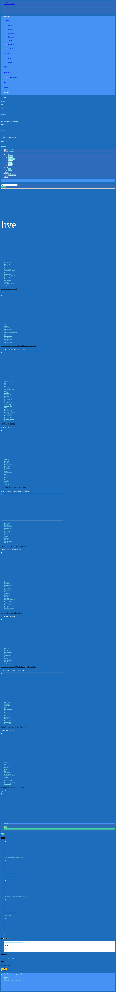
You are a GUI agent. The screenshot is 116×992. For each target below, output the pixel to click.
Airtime (6, 2)
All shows (7, 5)
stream (6, 536)
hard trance (7, 266)
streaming (7, 593)
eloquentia (7, 264)
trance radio (7, 417)
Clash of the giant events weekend (12, 934)
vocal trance (7, 285)
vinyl (5, 482)
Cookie (6, 978)
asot (5, 391)
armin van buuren (9, 389)
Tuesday (10, 29)
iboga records (8, 709)
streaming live (8, 406)
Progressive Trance (9, 270)
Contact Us (7, 73)
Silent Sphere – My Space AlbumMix (14, 727)
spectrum (7, 341)
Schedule (7, 20)
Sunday (10, 48)
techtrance (7, 407)
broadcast (7, 463)
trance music (8, 279)
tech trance (7, 476)
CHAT (6, 82)
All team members (9, 4)
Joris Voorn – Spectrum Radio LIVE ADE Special (18, 346)
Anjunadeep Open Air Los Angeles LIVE (15, 787)
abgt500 (6, 762)
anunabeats (7, 766)
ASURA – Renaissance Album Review (13, 857)
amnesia (6, 459)
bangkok (6, 461)
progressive (7, 269)
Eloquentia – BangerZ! (9, 289)
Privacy (6, 977)
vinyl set (6, 484)
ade (5, 324)
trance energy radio (9, 275)
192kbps (11, 151)
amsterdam (7, 327)
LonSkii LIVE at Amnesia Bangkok (13, 546)
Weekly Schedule (9, 958)
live (5, 267)
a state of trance (8, 381)
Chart (6, 67)
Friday (10, 40)
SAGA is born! (7, 915)
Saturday (11, 44)
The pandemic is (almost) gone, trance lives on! (15, 896)
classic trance (8, 262)
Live (9, 58)
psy (5, 715)
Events (6, 53)
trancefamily (7, 280)
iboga (6, 707)
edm (5, 331)
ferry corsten (8, 652)
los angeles (7, 772)
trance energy (8, 274)
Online (10, 62)
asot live (6, 393)
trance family (8, 414)
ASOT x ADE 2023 (8, 424)
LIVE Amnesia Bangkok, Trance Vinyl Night (16, 487)
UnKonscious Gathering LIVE (11, 613)
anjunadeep (7, 764)
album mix (7, 702)
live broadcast (8, 336)
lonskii (6, 471)
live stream (7, 337)
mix (5, 712)
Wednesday (11, 33)
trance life (7, 277)
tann (5, 474)
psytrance (7, 717)
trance (6, 272)
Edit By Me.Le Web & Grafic (12, 980)
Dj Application (12, 77)
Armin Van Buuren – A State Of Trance (13, 942)
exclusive (7, 705)
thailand (6, 477)
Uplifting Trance (9, 283)
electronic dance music (10, 332)
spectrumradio (8, 342)
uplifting (6, 282)
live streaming (8, 339)
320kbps (11, 149)
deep (5, 769)
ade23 (6, 386)
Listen (6, 87)
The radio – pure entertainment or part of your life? (16, 876)
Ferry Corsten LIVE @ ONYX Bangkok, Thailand (18, 667)
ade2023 (6, 326)
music (6, 591)
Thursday (11, 37)
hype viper (7, 468)
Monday (10, 25)
